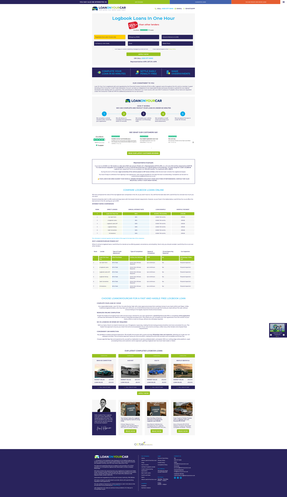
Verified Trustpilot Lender (148, 467)
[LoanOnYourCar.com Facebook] (178, 478)
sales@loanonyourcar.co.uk (181, 464)
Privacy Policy (172, 49)
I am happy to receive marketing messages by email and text (131, 49)
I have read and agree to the (164, 49)
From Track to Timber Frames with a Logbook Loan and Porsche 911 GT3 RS (182, 419)
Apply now (143, 393)
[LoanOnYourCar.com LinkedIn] (175, 478)
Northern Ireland (146, 487)
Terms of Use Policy (163, 458)
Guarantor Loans (200, 2)
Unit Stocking (139, 2)
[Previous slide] (109, 142)
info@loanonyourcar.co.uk (181, 471)
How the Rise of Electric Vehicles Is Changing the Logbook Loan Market (154, 419)
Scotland (143, 485)
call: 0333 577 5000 (104, 387)
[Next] (284, 335)
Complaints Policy (162, 464)
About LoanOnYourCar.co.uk (149, 460)
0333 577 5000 (147, 58)
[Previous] (271, 335)
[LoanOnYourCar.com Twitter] (181, 478)
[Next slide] (193, 142)
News (142, 477)
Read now (130, 431)
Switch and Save (145, 475)
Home (143, 458)
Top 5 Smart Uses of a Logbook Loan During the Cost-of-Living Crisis (130, 419)
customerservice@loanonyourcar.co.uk (184, 475)
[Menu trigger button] (283, 2)
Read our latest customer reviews (143, 153)
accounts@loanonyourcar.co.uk (182, 467)
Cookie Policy (116, 485)
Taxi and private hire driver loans (256, 2)
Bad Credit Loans (146, 473)
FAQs (142, 462)
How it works (145, 464)
